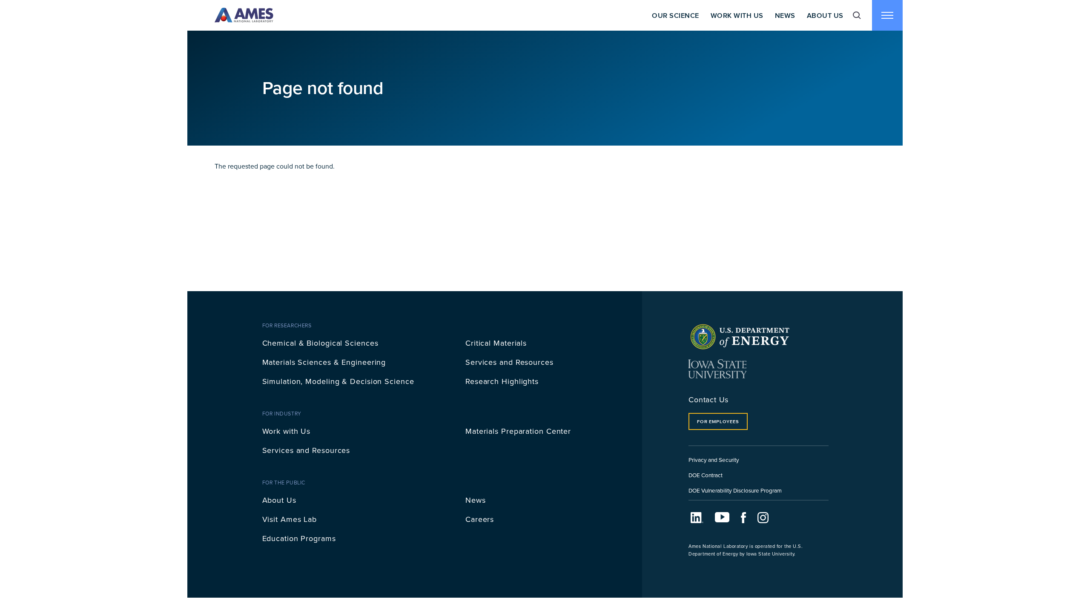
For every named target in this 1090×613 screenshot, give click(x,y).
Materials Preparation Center (518, 431)
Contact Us (708, 399)
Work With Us (737, 15)
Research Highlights (502, 381)
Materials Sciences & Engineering (324, 362)
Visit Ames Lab (289, 519)
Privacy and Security (713, 459)
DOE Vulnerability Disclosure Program (735, 490)
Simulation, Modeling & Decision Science (338, 381)
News (785, 15)
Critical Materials (496, 343)
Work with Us (286, 431)
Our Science (675, 15)
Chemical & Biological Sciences (320, 343)
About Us (825, 15)
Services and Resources (509, 362)
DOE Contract (705, 475)
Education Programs (299, 538)
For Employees (718, 421)
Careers (479, 519)
